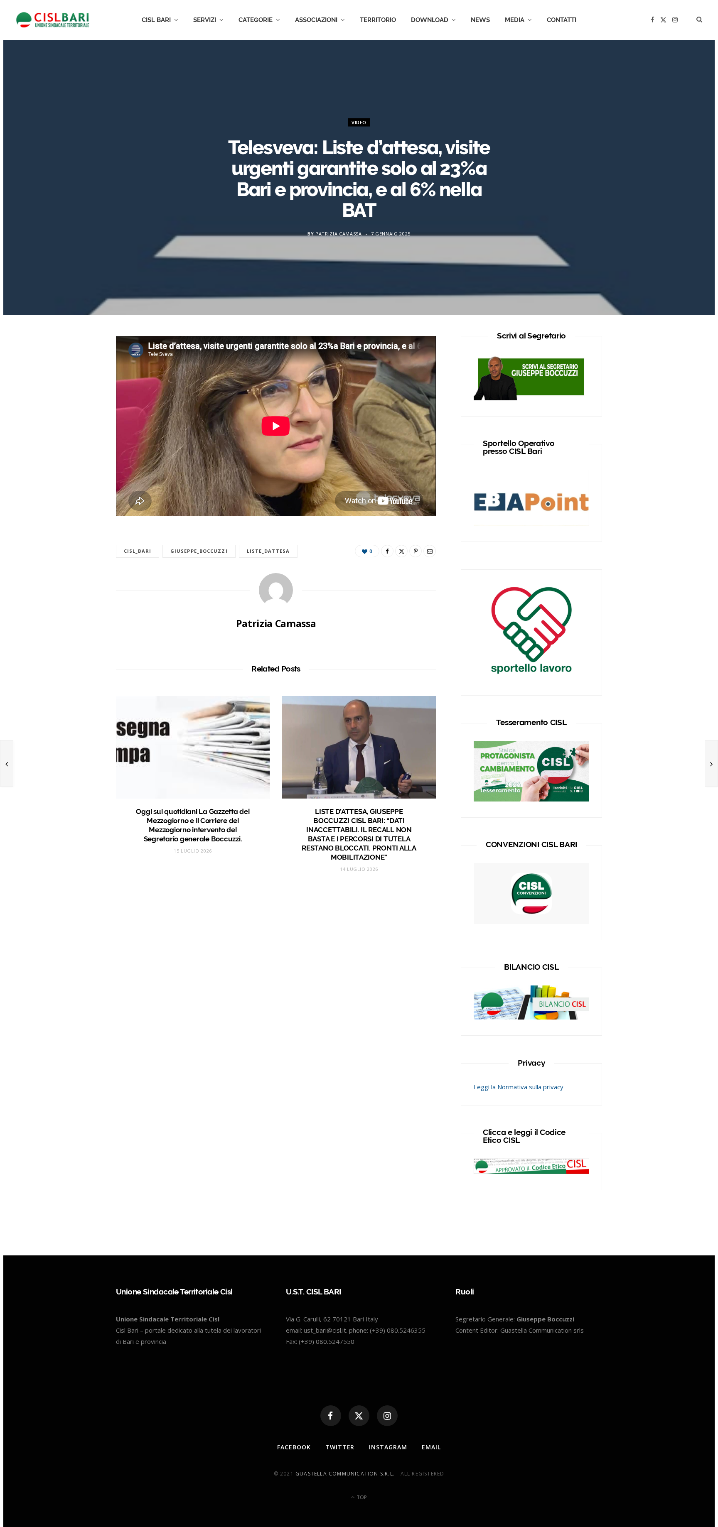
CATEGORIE (256, 20)
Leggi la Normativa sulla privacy (518, 1087)
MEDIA (514, 20)
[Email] (429, 551)
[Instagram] (387, 1415)
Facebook (294, 1447)
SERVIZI (204, 20)
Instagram (388, 1447)
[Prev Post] (6, 763)
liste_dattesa (268, 551)
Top (361, 1497)
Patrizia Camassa (338, 233)
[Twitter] (77, 391)
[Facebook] (77, 369)
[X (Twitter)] (359, 1415)
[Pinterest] (415, 551)
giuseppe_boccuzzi (199, 551)
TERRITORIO (378, 20)
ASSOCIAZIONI (316, 20)
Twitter (340, 1447)
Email (431, 1447)
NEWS (480, 20)
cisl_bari (137, 551)
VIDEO (359, 122)
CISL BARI (156, 20)
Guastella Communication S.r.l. (345, 1473)
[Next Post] (711, 763)
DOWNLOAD (429, 20)
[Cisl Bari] (57, 20)
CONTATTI (561, 20)
